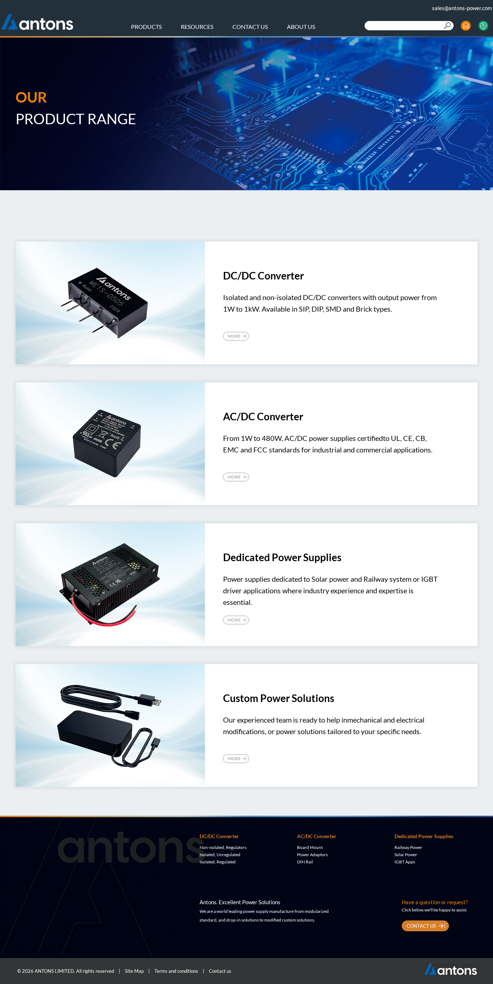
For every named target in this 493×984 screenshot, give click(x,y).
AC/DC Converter (316, 836)
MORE (234, 336)
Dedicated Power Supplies (423, 836)
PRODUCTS (146, 26)
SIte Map (134, 971)
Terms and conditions (176, 971)
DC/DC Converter (219, 836)
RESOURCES (197, 26)
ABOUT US (301, 26)
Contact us (220, 971)
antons (37, 19)
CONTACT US (250, 26)
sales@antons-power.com (462, 8)
